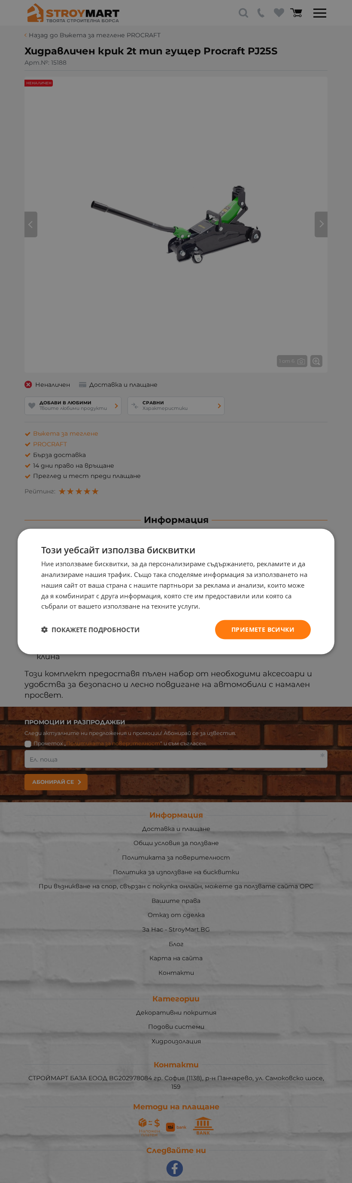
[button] (90, 629)
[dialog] (176, 591)
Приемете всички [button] (262, 629)
